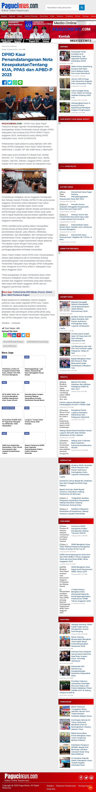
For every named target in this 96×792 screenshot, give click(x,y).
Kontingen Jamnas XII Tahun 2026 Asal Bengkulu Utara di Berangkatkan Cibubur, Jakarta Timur (81, 724)
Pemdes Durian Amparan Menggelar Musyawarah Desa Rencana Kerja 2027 (74, 206)
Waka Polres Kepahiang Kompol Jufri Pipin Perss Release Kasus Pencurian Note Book (81, 69)
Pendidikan (69, 16)
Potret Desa (44, 16)
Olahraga (85, 16)
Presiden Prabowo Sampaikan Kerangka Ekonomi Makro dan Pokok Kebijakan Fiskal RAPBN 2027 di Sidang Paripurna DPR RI (76, 687)
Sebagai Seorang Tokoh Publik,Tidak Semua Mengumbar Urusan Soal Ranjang (81, 627)
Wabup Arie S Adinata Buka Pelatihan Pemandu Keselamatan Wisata (81, 444)
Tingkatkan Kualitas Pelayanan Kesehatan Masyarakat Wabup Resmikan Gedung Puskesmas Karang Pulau (74, 501)
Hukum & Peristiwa (30, 16)
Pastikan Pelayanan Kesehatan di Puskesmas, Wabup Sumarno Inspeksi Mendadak (74, 511)
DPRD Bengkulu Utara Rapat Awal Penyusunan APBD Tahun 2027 (81, 569)
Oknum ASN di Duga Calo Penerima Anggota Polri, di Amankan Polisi (81, 81)
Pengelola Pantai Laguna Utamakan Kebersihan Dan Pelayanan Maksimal (80, 413)
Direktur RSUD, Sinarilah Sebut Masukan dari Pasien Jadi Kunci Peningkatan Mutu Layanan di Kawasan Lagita (76, 322)
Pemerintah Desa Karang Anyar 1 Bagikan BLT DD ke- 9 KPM (76, 237)
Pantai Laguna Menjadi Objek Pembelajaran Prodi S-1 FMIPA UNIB (75, 403)
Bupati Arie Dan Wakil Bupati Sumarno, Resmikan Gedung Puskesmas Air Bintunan (72, 491)
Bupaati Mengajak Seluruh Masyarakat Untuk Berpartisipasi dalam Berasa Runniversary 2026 (80, 306)
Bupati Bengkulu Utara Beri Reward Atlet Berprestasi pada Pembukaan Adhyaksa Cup (81, 363)
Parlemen (60, 16)
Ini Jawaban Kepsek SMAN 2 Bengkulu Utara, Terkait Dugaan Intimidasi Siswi (81, 761)
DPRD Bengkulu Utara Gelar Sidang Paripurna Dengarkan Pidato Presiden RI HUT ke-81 (75, 546)
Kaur (8, 46)
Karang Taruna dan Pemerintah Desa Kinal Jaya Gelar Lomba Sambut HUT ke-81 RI (74, 217)
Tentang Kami (84, 786)
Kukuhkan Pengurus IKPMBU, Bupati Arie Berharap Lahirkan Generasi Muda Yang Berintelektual (80, 749)
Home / (4, 46)
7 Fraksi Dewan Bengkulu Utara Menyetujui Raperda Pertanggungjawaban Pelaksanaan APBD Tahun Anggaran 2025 (81, 595)
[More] (28, 335)
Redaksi (50, 786)
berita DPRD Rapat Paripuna (13, 342)
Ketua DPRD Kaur (10, 346)
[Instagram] (9, 335)
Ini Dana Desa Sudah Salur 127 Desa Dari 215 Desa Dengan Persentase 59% (81, 337)
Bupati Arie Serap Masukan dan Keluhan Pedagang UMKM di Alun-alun (81, 385)
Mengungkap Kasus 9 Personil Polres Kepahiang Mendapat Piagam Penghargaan (80, 106)
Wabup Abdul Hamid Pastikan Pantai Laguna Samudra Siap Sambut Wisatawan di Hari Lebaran (76, 433)
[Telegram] (23, 335)
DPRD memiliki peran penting (37, 342)
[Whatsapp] (5, 335)
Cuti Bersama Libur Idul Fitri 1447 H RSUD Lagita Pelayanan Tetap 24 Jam (81, 349)
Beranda (4, 16)
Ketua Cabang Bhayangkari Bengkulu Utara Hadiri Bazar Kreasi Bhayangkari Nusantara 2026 (81, 641)
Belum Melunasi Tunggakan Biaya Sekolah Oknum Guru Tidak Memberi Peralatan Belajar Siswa (81, 711)
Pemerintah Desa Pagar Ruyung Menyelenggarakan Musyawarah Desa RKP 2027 (76, 195)
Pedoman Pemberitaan (66, 786)
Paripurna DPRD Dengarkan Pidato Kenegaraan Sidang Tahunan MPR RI (79, 529)
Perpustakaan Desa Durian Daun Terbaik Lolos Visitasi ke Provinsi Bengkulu (76, 227)
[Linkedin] (14, 335)
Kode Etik (51, 789)
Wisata (77, 16)
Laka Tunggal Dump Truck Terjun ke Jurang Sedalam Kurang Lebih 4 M (81, 94)
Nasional (12, 16)
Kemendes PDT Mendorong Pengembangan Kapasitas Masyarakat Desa (80, 671)
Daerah (19, 16)
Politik (52, 16)
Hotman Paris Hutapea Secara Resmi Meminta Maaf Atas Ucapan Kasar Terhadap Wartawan (81, 656)
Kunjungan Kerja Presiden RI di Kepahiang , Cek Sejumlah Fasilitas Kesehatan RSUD (79, 56)
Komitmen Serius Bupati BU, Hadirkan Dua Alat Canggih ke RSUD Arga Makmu (76, 483)
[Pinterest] (19, 335)
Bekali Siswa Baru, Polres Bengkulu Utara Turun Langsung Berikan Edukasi (81, 736)
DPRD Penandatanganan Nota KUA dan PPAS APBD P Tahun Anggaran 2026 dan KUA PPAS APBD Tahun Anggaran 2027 (75, 558)
